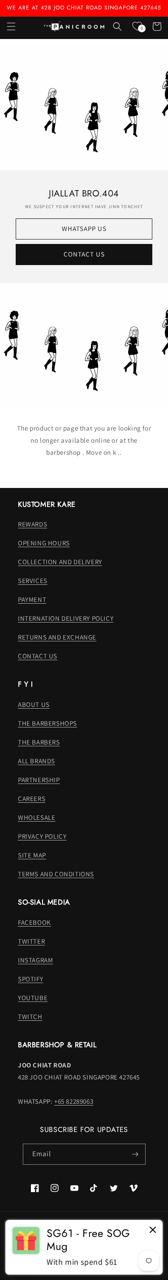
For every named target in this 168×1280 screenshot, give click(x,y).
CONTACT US (84, 254)
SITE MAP (32, 855)
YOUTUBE (32, 997)
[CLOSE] (153, 1230)
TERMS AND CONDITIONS (56, 874)
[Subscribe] (135, 1154)
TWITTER (31, 941)
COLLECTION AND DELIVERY (60, 561)
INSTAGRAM (35, 960)
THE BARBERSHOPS (47, 723)
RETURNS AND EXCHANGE (57, 637)
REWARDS (32, 524)
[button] (11, 26)
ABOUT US (34, 704)
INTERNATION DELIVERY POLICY (65, 618)
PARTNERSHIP (39, 779)
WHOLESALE (36, 817)
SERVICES (32, 580)
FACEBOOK (34, 922)
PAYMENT (32, 599)
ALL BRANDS (36, 761)
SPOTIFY (30, 979)
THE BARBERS (39, 742)
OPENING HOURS (44, 543)
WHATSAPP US (84, 228)
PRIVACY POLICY (42, 836)
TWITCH (30, 1016)
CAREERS (31, 798)
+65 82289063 (73, 1101)
